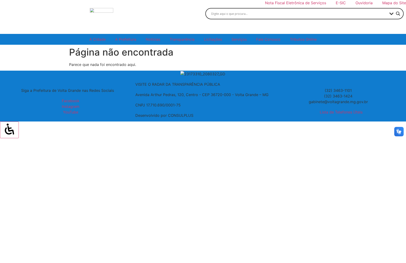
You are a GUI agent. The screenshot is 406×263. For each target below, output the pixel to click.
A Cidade (97, 39)
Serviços (239, 39)
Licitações (213, 39)
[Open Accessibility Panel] (9, 129)
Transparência (182, 39)
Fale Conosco (268, 39)
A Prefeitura (125, 39)
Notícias (153, 39)
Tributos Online (303, 39)
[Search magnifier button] (398, 13)
